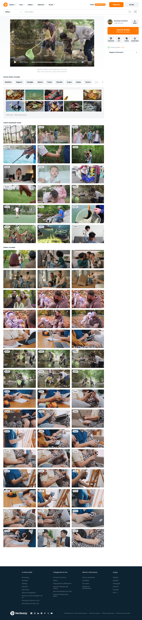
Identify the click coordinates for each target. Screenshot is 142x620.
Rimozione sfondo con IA (30, 600)
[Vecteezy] (5, 5)
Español (115, 580)
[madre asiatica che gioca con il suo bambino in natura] (54, 134)
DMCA (55, 580)
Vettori (11, 5)
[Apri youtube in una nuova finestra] (51, 613)
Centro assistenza (88, 577)
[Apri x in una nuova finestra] (48, 613)
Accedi (131, 5)
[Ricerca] (129, 11)
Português (116, 583)
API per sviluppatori (29, 593)
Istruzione (25, 590)
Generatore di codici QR (30, 603)
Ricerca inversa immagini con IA (32, 596)
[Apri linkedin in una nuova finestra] (38, 613)
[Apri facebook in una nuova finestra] (31, 613)
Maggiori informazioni (116, 52)
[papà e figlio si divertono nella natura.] (88, 154)
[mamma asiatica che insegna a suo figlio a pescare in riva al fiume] (19, 379)
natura (40, 82)
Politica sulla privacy (108, 613)
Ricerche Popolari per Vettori (60, 587)
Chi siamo (85, 583)
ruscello (59, 82)
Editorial (41, 5)
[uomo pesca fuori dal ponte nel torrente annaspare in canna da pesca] (54, 214)
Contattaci (85, 580)
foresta (88, 82)
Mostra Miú (92, 106)
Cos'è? (122, 47)
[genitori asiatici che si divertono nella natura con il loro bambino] (88, 134)
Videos (30, 5)
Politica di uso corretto (123, 613)
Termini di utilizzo (94, 613)
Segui (135, 23)
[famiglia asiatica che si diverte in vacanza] (19, 134)
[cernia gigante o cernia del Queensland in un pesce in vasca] (54, 234)
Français (116, 590)
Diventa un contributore (86, 587)
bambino (8, 82)
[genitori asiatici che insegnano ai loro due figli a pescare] (88, 194)
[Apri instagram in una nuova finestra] (35, 613)
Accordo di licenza (59, 577)
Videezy (24, 583)
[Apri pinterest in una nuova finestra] (41, 613)
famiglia (30, 82)
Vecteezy (25, 580)
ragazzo (19, 82)
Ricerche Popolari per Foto (62, 591)
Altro (114, 592)
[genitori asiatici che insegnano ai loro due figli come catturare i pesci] (19, 359)
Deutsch (116, 586)
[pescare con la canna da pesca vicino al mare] (19, 154)
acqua (69, 82)
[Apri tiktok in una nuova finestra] (45, 613)
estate (78, 82)
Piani (92, 5)
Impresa (25, 586)
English (115, 577)
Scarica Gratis (123, 31)
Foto (21, 5)
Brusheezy (25, 577)
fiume (49, 82)
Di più (51, 5)
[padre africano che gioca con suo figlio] (88, 234)
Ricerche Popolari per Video (60, 595)
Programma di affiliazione (62, 583)
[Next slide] (100, 82)
